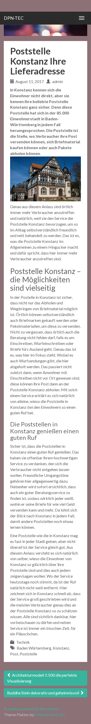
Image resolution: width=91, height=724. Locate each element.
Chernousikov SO (50, 714)
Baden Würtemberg (34, 647)
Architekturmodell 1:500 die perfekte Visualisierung (42, 678)
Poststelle (28, 653)
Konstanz (61, 647)
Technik (23, 642)
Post (14, 653)
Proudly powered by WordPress (31, 708)
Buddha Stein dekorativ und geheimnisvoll (43, 692)
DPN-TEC (14, 18)
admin (57, 81)
